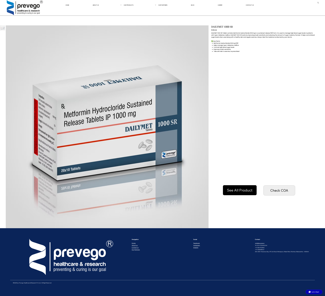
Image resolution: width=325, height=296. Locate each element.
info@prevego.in (259, 243)
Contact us (135, 247)
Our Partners (136, 250)
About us (135, 245)
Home (134, 243)
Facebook (196, 243)
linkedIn (195, 247)
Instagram (196, 245)
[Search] (318, 2)
